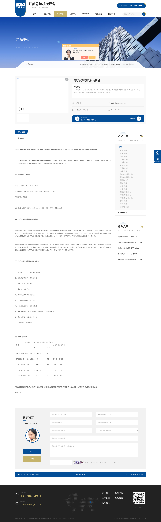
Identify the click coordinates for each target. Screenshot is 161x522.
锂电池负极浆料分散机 (126, 177)
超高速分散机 (124, 165)
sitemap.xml (142, 518)
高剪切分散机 (124, 180)
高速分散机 (123, 183)
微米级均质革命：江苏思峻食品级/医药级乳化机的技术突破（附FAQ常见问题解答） (130, 254)
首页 (34, 14)
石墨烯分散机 (124, 168)
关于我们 (47, 14)
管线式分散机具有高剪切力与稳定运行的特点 (130, 242)
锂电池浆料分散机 (125, 192)
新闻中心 (73, 14)
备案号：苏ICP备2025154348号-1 (64, 518)
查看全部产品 (122, 212)
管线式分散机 (115, 64)
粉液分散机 (123, 153)
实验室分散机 (124, 162)
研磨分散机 (123, 150)
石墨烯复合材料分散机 (126, 198)
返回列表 (82, 474)
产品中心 (60, 14)
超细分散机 (123, 186)
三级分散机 (123, 204)
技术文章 (85, 14)
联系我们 (111, 14)
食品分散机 (123, 189)
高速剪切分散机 (124, 207)
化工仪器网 (125, 518)
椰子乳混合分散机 (33, 474)
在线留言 (98, 14)
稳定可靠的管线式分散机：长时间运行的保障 (130, 237)
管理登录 (133, 518)
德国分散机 (123, 201)
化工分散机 (123, 171)
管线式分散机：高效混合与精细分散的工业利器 (130, 248)
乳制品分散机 (135, 474)
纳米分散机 (123, 156)
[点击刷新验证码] (78, 462)
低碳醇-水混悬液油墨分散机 (127, 259)
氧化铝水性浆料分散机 (126, 174)
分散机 (106, 64)
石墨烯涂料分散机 (125, 195)
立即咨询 (132, 118)
